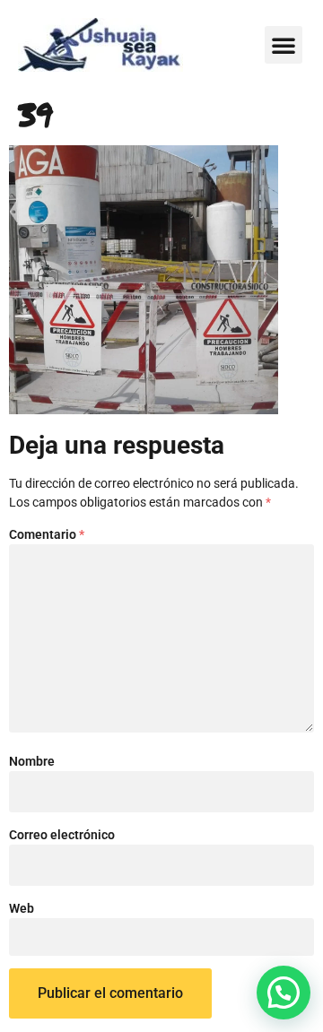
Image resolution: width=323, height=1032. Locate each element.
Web (21, 908)
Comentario (46, 534)
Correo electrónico (62, 835)
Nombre (32, 761)
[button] (283, 45)
